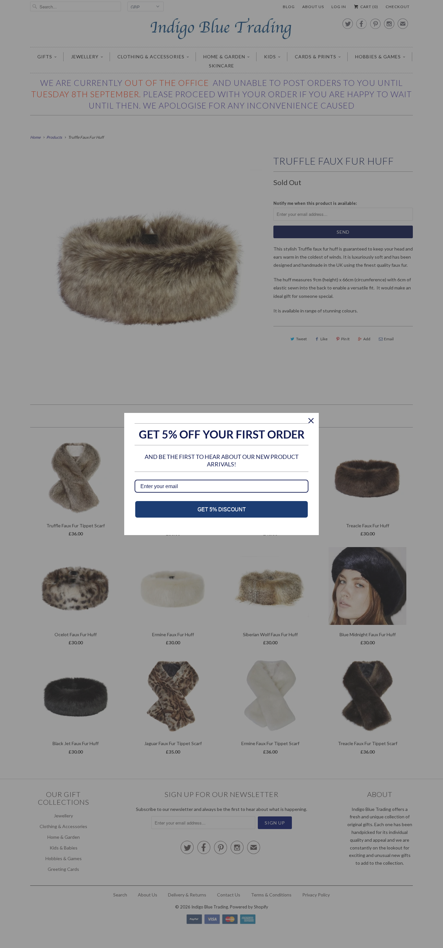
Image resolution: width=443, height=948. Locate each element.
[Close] (311, 420)
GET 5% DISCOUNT (222, 509)
